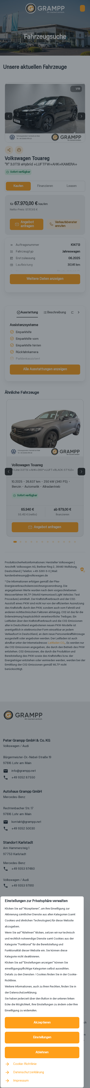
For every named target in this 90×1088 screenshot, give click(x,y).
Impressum (21, 1080)
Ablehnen (42, 1052)
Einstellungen (42, 1037)
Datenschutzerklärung (28, 1072)
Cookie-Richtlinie (25, 1064)
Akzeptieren (42, 1022)
